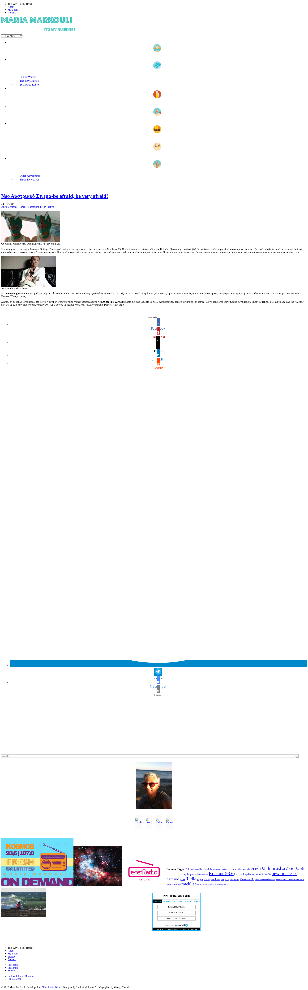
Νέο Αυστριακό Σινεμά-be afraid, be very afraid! (54, 196)
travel (199, 885)
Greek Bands (295, 869)
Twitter (11, 970)
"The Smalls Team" (52, 987)
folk (248, 869)
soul (222, 879)
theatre (236, 880)
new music (282, 873)
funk (283, 869)
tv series (209, 884)
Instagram (13, 967)
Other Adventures (30, 175)
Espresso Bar (14, 979)
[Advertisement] (97, 729)
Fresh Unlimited (265, 868)
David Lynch (204, 869)
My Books (13, 9)
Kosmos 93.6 (221, 873)
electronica (233, 869)
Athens (189, 869)
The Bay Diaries (29, 80)
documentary (222, 869)
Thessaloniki (247, 879)
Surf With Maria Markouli (21, 976)
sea (218, 879)
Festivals (242, 869)
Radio (191, 878)
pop (182, 879)
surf (232, 879)
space (227, 880)
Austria (5, 206)
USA (226, 885)
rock (214, 879)
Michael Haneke (18, 206)
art (184, 869)
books (196, 869)
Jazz (199, 874)
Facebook (13, 964)
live (236, 874)
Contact (12, 12)
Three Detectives (29, 179)
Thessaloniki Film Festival (41, 206)
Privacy (11, 956)
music (261, 874)
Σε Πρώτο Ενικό (29, 84)
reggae (200, 879)
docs (215, 869)
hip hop (187, 874)
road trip (207, 880)
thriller (177, 884)
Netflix (268, 874)
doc (211, 869)
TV (202, 885)
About (11, 6)
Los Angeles (245, 874)
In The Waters (28, 76)
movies (255, 874)
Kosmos (205, 874)
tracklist (188, 883)
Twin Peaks (219, 885)
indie (194, 874)
